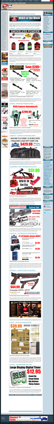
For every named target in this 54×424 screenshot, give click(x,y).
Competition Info (4, 18)
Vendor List (3, 44)
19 (43, 37)
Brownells (45, 167)
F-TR (51, 172)
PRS (47, 177)
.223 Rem (48, 161)
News (44, 25)
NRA (45, 176)
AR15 (50, 164)
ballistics (45, 165)
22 (47, 37)
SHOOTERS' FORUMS (47, 202)
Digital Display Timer (29, 390)
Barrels (3, 40)
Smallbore (45, 183)
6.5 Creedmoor (47, 162)
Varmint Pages (3, 19)
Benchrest (49, 165)
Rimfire (48, 179)
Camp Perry (47, 169)
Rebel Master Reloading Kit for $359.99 (16, 132)
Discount (48, 171)
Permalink (12, 394)
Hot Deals (25, 394)
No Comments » (35, 394)
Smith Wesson (49, 183)
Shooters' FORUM (4, 12)
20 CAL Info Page (4, 23)
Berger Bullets (46, 166)
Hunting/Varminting (46, 23)
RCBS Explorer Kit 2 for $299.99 (26, 131)
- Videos (45, 17)
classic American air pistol (15, 297)
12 (43, 36)
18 (50, 36)
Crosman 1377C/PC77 (28, 297)
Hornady (50, 173)
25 (50, 37)
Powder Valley (15, 60)
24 (49, 37)
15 (47, 36)
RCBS (49, 177)
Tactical (45, 184)
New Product (45, 24)
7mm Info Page (4, 33)
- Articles (45, 16)
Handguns (22, 394)
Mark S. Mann (45, 156)
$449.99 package (22, 164)
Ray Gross (45, 150)
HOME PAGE (3, 11)
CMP (51, 169)
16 (48, 36)
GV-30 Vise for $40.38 (31, 201)
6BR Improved (3, 21)
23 (48, 37)
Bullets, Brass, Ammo (17, 394)
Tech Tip (45, 29)
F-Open (48, 172)
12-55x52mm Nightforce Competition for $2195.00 (15, 99)
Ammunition (48, 163)
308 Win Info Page (4, 34)
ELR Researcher (46, 153)
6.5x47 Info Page (4, 31)
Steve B (45, 148)
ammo (45, 163)
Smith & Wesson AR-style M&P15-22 (15, 161)
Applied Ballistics (46, 164)
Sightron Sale (32, 228)
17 (49, 36)
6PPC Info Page (4, 28)
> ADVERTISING (4, 50)
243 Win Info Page (4, 30)
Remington (45, 179)
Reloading (30, 394)
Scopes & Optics (4, 43)
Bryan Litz (50, 167)
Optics (27, 394)
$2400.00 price (31, 99)
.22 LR (45, 161)
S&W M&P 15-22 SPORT (23, 162)
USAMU (48, 184)
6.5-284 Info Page (4, 32)
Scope (45, 180)
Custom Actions (4, 41)
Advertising (2, 417)
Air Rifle (49, 162)
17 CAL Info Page (4, 22)
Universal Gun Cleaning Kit (14, 357)
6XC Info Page (3, 29)
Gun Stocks (3, 42)
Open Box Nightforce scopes (35, 98)
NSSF (47, 176)
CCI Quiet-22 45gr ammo (19, 266)
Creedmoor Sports (47, 170)
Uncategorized (45, 30)
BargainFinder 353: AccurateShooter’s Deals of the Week (22, 13)
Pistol (45, 177)
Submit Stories (3, 418)
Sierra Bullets (48, 182)
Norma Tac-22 (13, 264)
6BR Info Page (3, 20)
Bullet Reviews (3, 39)
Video (51, 184)
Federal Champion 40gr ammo (22, 265)
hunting (45, 174)
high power (46, 173)
